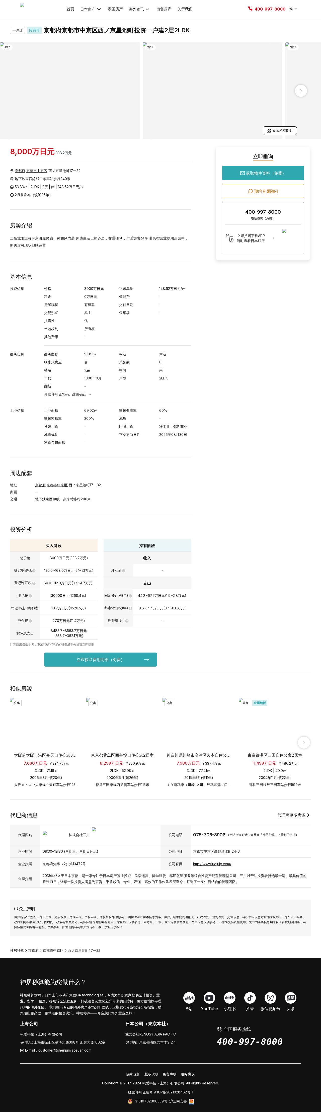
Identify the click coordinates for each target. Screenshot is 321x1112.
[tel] (250, 9)
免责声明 (170, 1074)
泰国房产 (115, 9)
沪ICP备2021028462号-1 (173, 1092)
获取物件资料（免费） (266, 173)
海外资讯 (136, 9)
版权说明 (151, 1074)
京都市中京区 (36, 171)
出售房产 (164, 9)
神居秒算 (17, 950)
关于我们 (185, 9)
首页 (70, 9)
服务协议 (188, 1074)
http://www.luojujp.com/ (212, 864)
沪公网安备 (178, 1101)
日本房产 (87, 9)
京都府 (20, 171)
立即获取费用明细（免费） (100, 659)
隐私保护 (133, 1074)
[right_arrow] (301, 91)
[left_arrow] (20, 91)
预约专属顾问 (266, 191)
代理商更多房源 (291, 815)
